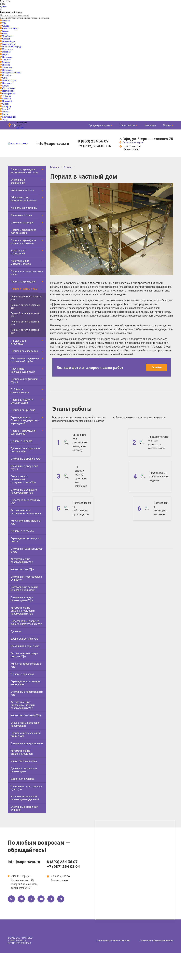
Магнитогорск (9, 80)
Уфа (4, 23)
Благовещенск (9, 117)
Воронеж (6, 52)
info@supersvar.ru (53, 143)
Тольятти (6, 59)
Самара (5, 26)
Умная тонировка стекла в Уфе (26, 665)
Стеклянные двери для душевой (24, 808)
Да (1, 6)
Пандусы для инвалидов (19, 342)
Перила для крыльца (23, 410)
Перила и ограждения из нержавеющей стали (24, 171)
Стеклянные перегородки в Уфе (27, 693)
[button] (170, 185)
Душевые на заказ (21, 440)
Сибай (5, 104)
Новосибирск (8, 41)
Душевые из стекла (22, 530)
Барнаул (6, 62)
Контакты (150, 125)
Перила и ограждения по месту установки (23, 242)
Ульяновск (7, 67)
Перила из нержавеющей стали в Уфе (25, 734)
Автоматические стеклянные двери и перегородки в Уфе (23, 610)
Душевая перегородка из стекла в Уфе (25, 450)
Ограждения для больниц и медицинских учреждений (25, 420)
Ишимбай (7, 101)
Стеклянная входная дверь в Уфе (26, 550)
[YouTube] (41, 898)
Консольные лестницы (24, 207)
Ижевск (6, 65)
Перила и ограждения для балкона (23, 432)
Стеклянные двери (22, 222)
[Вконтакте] (21, 898)
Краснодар (7, 49)
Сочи (4, 78)
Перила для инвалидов (24, 351)
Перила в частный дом (24, 288)
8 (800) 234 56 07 (93, 141)
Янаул (5, 119)
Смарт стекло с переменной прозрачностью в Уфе (23, 479)
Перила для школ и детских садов (22, 401)
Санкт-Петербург (10, 28)
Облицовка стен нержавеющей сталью (24, 199)
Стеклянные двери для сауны (24, 467)
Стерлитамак (8, 88)
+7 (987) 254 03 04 (94, 145)
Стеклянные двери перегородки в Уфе (22, 599)
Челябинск (7, 36)
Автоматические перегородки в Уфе (22, 560)
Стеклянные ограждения (18, 181)
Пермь (5, 54)
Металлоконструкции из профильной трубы (25, 360)
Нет (5, 6)
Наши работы (127, 125)
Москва (6, 20)
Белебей (6, 109)
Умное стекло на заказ (24, 761)
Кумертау (6, 106)
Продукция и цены (99, 125)
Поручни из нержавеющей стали (23, 370)
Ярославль (7, 70)
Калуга (5, 85)
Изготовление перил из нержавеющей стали (24, 588)
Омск (4, 33)
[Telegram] (50, 898)
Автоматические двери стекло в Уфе (24, 655)
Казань (5, 31)
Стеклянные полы (21, 215)
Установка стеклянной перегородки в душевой (25, 798)
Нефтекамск (8, 91)
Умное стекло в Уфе (22, 569)
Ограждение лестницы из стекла (26, 540)
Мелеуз (5, 111)
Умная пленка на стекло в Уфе (25, 522)
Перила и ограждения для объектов (23, 231)
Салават (6, 38)
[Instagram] (31, 898)
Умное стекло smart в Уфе (26, 715)
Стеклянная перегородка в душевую (26, 578)
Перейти (156, 367)
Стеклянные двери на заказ (27, 743)
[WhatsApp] (11, 898)
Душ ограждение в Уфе (24, 638)
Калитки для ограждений (18, 252)
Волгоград (7, 57)
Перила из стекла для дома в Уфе (27, 273)
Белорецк (6, 98)
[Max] (60, 898)
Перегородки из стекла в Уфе (25, 501)
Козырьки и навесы (22, 190)
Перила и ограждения (23, 281)
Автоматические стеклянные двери (22, 752)
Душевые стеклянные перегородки (24, 770)
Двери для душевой (23, 778)
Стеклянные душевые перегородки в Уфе (24, 491)
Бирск (5, 114)
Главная (54, 167)
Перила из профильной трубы (24, 380)
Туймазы (6, 96)
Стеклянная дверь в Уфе (25, 646)
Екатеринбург (9, 44)
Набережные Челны (11, 72)
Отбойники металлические (20, 391)
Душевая (16, 631)
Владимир (7, 83)
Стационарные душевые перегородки (25, 724)
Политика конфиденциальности (156, 940)
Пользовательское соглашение (113, 940)
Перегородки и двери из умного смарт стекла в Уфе (26, 622)
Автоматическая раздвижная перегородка (26, 512)
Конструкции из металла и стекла (21, 262)
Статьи (167, 125)
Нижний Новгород (11, 46)
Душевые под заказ (22, 674)
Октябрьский (8, 93)
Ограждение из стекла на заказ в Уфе (25, 683)
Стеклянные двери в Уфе (25, 458)
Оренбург (7, 75)
